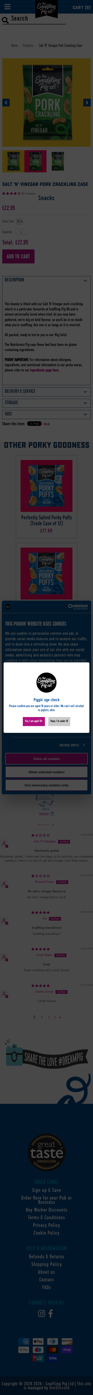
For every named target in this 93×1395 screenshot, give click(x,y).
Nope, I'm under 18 (59, 721)
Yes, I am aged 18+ (34, 721)
